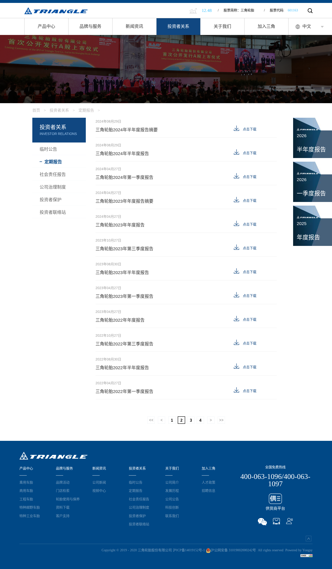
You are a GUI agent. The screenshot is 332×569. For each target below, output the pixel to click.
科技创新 (172, 507)
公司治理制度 (139, 507)
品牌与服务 (90, 26)
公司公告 (172, 499)
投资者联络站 (139, 524)
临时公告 (135, 482)
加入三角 (266, 26)
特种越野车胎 (29, 507)
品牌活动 (63, 482)
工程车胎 (26, 499)
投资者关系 (178, 26)
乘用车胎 (26, 482)
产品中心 (46, 26)
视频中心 (99, 491)
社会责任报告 (139, 499)
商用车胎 (26, 491)
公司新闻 (99, 482)
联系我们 (172, 516)
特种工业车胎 (29, 516)
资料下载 (63, 507)
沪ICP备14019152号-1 (189, 550)
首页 (39, 110)
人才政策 (208, 482)
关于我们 (222, 26)
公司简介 (172, 482)
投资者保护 (137, 516)
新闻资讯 (134, 26)
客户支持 (63, 516)
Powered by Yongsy (299, 550)
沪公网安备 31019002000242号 (233, 550)
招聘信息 (208, 491)
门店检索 (63, 491)
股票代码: (281, 10)
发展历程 (172, 491)
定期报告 (89, 110)
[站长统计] (306, 555)
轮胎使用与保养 (68, 499)
